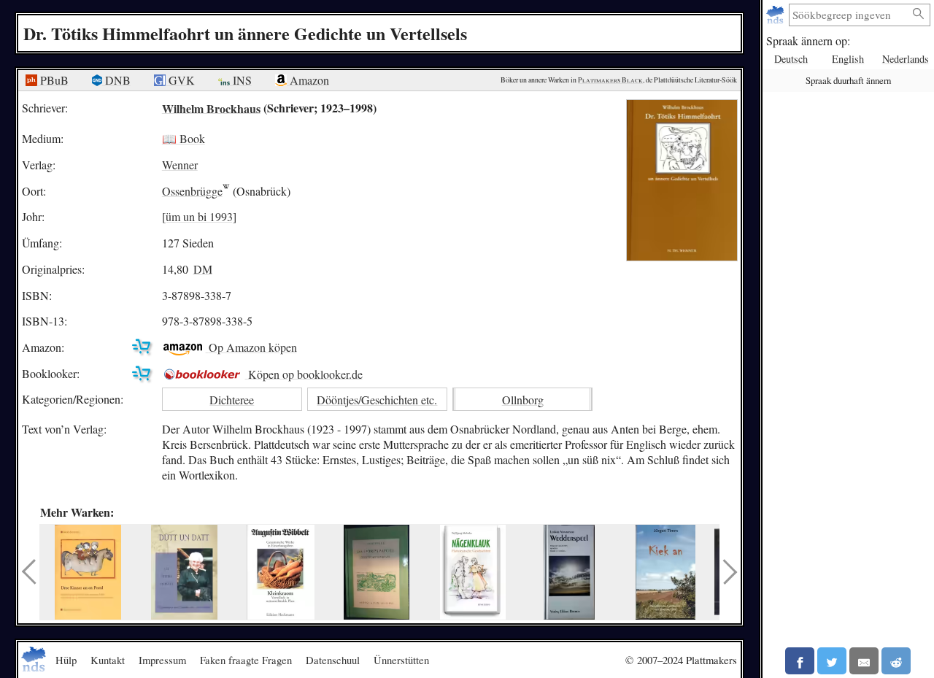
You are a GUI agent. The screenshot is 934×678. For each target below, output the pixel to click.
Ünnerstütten (401, 659)
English (848, 59)
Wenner (180, 164)
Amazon (308, 80)
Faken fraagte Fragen (246, 659)
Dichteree (231, 399)
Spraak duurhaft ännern (848, 80)
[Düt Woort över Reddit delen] (896, 660)
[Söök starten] (918, 14)
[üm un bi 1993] (199, 216)
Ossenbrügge (192, 191)
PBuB (53, 80)
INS (241, 80)
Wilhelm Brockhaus (211, 107)
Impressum (162, 659)
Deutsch (791, 59)
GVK (180, 80)
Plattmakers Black (610, 80)
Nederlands (905, 59)
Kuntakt (107, 659)
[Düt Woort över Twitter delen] (831, 660)
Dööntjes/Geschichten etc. (377, 399)
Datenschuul (333, 659)
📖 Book (183, 138)
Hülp (66, 659)
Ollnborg (523, 399)
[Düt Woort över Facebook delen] (799, 660)
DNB (116, 80)
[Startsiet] (776, 15)
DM (202, 269)
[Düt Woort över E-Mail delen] (864, 660)
